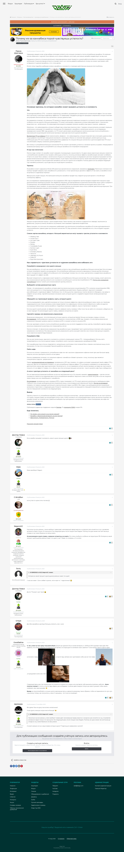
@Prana (38, 404)
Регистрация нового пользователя (37, 750)
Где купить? (40, 3)
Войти (86, 748)
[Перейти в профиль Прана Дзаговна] (12, 39)
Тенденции (13, 788)
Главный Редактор (100, 788)
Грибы (33, 799)
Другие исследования (101, 383)
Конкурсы (13, 799)
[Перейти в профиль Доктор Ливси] (18, 442)
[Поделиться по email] (19, 766)
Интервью (13, 791)
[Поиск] (115, 4)
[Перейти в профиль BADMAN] (18, 710)
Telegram (55, 786)
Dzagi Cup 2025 (35, 808)
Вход (120, 4)
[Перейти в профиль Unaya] (18, 626)
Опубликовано (35, 51)
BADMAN (18, 704)
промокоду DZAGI (69, 407)
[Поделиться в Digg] (14, 766)
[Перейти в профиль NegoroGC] (18, 532)
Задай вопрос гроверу (38, 805)
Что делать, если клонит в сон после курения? (44, 414)
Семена (33, 791)
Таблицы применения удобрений (17, 808)
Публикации (28, 3)
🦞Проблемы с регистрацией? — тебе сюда (62, 22)
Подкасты (55, 794)
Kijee (18, 467)
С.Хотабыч (18, 497)
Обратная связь (71, 838)
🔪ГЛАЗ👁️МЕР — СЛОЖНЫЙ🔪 (62, 25)
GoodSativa (18, 642)
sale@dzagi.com (78, 786)
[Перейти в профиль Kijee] (18, 473)
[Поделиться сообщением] (112, 51)
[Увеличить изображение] (56, 205)
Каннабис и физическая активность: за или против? (46, 416)
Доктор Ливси (18, 435)
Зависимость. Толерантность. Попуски (42, 417)
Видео (12, 794)
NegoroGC (18, 526)
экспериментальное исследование (43, 362)
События (12, 797)
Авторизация (96, 38)
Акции (12, 802)
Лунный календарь (37, 802)
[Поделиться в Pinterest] (21, 766)
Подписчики (106, 38)
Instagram (55, 791)
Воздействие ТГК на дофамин (36, 136)
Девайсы (34, 797)
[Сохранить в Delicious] (16, 766)
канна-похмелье (93, 374)
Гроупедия (18, 3)
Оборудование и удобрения (40, 794)
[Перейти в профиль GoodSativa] (18, 653)
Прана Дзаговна (25, 41)
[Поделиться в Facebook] (11, 766)
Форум (10, 3)
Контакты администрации (103, 786)
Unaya (18, 621)
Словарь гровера (15, 805)
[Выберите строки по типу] (112, 46)
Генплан (58, 407)
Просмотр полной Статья (35, 424)
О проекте (61, 838)
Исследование (31, 319)
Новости (12, 786)
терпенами (91, 169)
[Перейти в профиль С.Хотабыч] (18, 505)
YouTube (54, 788)
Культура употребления (49, 41)
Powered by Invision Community (62, 847)
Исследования (31, 381)
